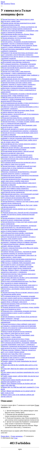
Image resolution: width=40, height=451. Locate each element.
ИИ (2, 3)
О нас (16, 438)
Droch (3, 2)
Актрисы (7, 3)
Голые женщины (17, 436)
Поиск (12, 3)
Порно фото (5, 436)
